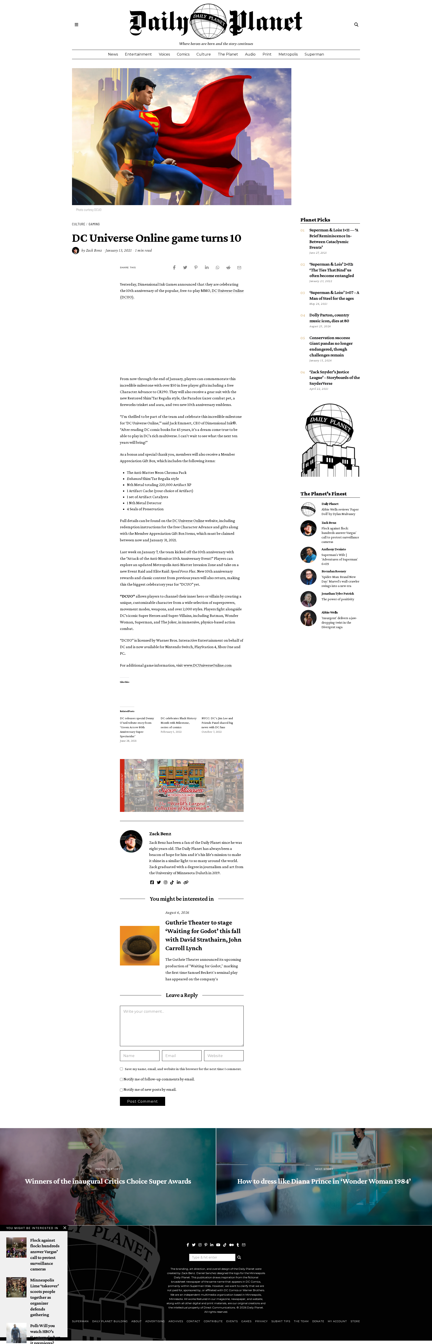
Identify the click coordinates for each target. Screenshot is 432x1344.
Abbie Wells (330, 612)
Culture (203, 54)
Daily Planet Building (110, 1321)
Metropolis (288, 54)
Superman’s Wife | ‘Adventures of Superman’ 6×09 (340, 559)
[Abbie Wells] (308, 618)
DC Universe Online (188, 520)
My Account (337, 1321)
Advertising (155, 1321)
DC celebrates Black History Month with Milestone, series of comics (178, 722)
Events (232, 1321)
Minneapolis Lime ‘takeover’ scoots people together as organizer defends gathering (44, 1297)
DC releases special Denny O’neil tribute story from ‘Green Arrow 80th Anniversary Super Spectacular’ (137, 727)
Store (355, 1321)
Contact (193, 1321)
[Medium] (231, 1245)
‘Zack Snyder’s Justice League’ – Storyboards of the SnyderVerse (334, 377)
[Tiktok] (224, 1245)
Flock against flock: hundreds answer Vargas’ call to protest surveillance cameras (340, 535)
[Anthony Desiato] (308, 555)
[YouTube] (218, 1245)
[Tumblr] (238, 1245)
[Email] (244, 1245)
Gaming (94, 224)
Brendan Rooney (334, 571)
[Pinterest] (205, 1245)
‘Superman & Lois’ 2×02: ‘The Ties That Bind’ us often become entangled (331, 270)
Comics (183, 54)
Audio (250, 54)
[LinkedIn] (211, 1245)
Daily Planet (330, 504)
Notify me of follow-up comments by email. (159, 1079)
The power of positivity (338, 599)
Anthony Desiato (334, 549)
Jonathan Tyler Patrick (338, 593)
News (113, 54)
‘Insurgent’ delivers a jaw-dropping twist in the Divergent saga (339, 622)
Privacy (261, 1321)
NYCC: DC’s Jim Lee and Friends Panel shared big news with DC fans (217, 722)
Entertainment (138, 54)
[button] (239, 1257)
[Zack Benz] (308, 528)
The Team (301, 1321)
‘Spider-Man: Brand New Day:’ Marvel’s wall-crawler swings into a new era (340, 581)
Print (267, 54)
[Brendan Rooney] (308, 577)
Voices (164, 54)
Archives (176, 1321)
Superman (314, 54)
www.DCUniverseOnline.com (208, 665)
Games (246, 1321)
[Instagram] (200, 1245)
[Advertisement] (182, 337)
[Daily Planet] (308, 509)
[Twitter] (194, 1245)
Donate (318, 1321)
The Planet (228, 54)
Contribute (213, 1321)
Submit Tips (280, 1321)
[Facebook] (188, 1245)
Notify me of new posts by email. (150, 1089)
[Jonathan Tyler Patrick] (308, 599)
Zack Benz (94, 250)
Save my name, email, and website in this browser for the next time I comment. (183, 1069)
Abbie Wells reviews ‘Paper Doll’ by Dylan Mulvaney (340, 511)
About (136, 1321)
